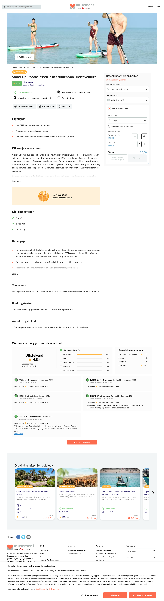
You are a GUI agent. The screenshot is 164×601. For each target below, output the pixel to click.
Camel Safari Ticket (67, 491)
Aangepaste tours (74, 554)
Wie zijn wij (44, 550)
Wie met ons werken (103, 550)
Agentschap (100, 560)
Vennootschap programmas (106, 554)
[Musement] (82, 6)
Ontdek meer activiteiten (62, 198)
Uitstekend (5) (68, 354)
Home (14, 67)
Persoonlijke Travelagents (105, 557)
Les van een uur (120, 108)
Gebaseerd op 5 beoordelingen (34, 85)
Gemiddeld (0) (68, 362)
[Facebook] (17, 537)
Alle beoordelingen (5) (71, 350)
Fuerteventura (23, 67)
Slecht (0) (66, 366)
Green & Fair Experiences (49, 560)
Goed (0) (66, 358)
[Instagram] (28, 537)
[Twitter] (23, 537)
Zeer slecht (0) (68, 370)
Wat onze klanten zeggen (77, 550)
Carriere (43, 557)
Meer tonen (18, 434)
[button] (127, 108)
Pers (42, 554)
